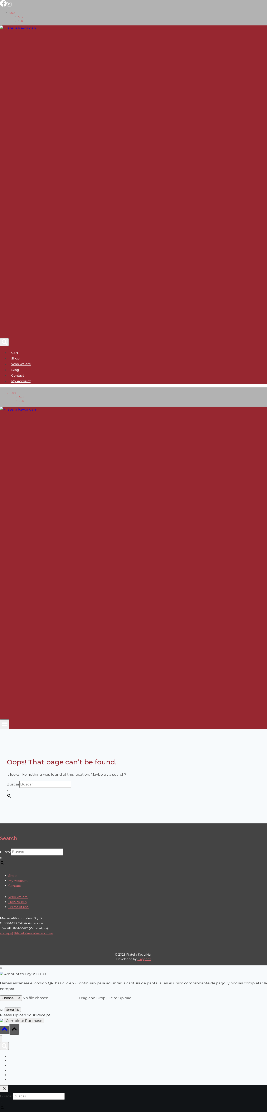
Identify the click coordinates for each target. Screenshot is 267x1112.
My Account (18, 881)
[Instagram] (9, 5)
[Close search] (4, 1088)
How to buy (17, 902)
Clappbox (144, 959)
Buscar (13, 784)
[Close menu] (1, 1038)
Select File (12, 1009)
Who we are (21, 364)
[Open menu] (4, 724)
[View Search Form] (4, 342)
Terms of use (18, 907)
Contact (17, 375)
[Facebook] (3, 5)
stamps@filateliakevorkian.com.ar (26, 933)
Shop (15, 358)
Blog (15, 370)
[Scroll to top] (4, 1030)
